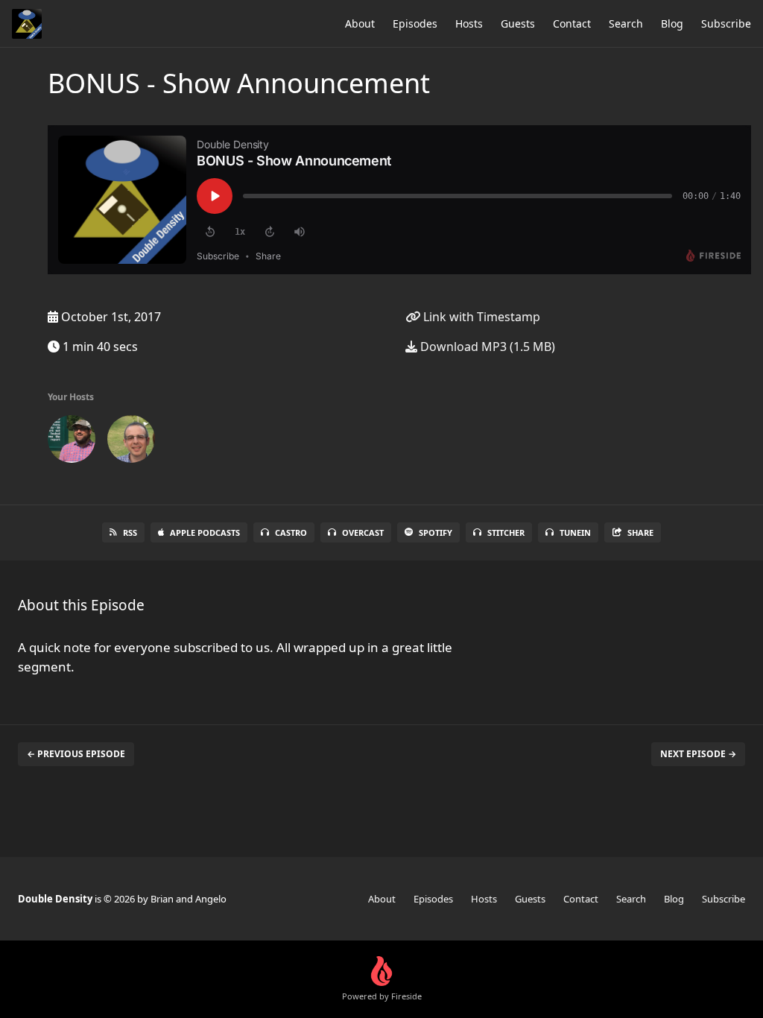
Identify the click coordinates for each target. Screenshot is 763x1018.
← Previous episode (76, 753)
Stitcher (506, 532)
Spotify (435, 532)
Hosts (469, 23)
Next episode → (698, 753)
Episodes (415, 23)
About (360, 23)
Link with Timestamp (480, 317)
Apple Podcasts (205, 532)
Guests (518, 23)
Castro (291, 532)
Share (640, 532)
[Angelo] (131, 442)
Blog (672, 23)
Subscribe (726, 23)
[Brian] (71, 442)
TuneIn (575, 532)
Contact (572, 23)
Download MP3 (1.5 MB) (486, 346)
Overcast (363, 532)
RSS (130, 532)
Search (626, 23)
